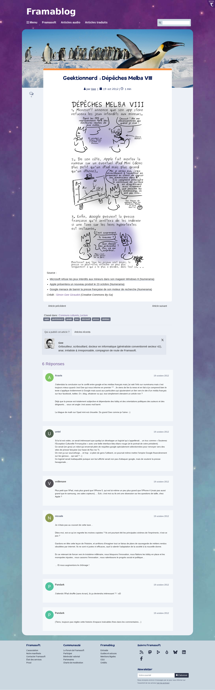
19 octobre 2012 (161, 375)
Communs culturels (69, 315)
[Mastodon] (150, 654)
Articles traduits (96, 22)
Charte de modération (73, 662)
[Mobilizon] (167, 654)
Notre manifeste (33, 653)
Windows (105, 319)
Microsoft (86, 319)
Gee (93, 89)
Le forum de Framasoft (73, 650)
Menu (33, 22)
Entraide (104, 650)
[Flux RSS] (141, 654)
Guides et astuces (108, 653)
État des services (34, 659)
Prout (28, 662)
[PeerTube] (158, 654)
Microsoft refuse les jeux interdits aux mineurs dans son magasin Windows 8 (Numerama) (102, 279)
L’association (32, 650)
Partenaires (68, 659)
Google (69, 319)
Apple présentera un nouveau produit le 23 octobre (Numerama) (87, 284)
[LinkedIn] (184, 654)
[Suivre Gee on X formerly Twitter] (162, 340)
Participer (67, 653)
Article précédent (57, 306)
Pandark (59, 584)
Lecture (84, 315)
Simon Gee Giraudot (68, 294)
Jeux (77, 319)
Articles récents (82, 332)
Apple (46, 319)
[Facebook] (141, 660)
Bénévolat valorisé (71, 656)
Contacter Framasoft (35, 656)
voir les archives (163, 683)
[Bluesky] (175, 654)
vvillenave (60, 481)
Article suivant (159, 306)
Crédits (103, 662)
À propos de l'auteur (57, 332)
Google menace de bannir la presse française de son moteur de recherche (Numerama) (101, 289)
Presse (96, 319)
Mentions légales (108, 656)
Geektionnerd (57, 319)
